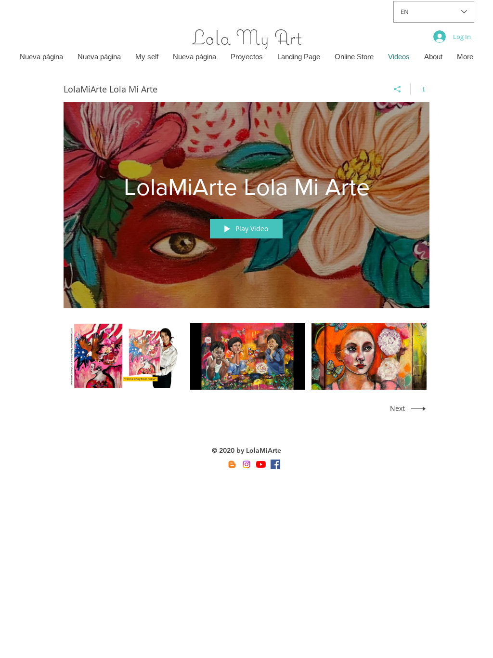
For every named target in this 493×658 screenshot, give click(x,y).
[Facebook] (275, 464)
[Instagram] (246, 464)
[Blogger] (232, 464)
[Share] (397, 89)
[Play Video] (126, 356)
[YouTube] (261, 464)
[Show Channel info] (420, 89)
